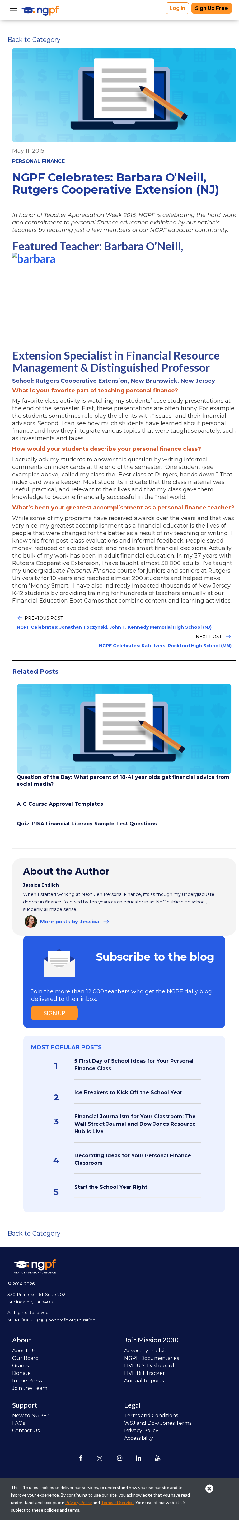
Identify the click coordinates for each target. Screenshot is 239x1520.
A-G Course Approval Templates (60, 804)
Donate (21, 1373)
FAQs (18, 1423)
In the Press (27, 1381)
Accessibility (138, 1438)
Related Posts (35, 671)
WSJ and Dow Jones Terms (157, 1423)
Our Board (25, 1358)
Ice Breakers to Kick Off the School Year (128, 1092)
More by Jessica (70, 922)
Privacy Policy (141, 1431)
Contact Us (26, 1431)
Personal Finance (38, 161)
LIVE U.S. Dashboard (149, 1366)
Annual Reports (144, 1381)
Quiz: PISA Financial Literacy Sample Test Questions (87, 824)
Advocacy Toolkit (145, 1351)
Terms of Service (117, 1502)
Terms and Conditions (151, 1416)
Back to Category (33, 39)
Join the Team (29, 1388)
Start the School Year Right (110, 1187)
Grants (20, 1366)
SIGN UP (54, 1013)
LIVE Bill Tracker (144, 1373)
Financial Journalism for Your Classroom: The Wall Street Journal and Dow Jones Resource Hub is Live (135, 1124)
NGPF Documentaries (151, 1358)
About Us (23, 1351)
